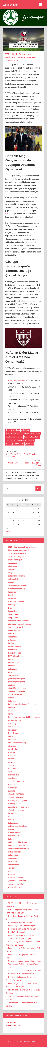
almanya (11, 569)
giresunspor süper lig (16, 682)
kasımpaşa (12, 723)
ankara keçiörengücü (16, 576)
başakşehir (12, 595)
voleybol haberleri (15, 878)
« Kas (8, 531)
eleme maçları (14, 630)
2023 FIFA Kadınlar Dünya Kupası (22, 547)
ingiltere (11, 707)
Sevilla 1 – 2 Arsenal (16, 932)
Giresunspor (10, 4)
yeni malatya (29, 444)
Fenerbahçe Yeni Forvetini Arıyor (21, 926)
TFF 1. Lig (9, 444)
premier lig (12, 749)
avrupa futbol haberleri (17, 585)
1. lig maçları (25, 433)
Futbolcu (9, 440)
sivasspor (12, 768)
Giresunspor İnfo (13, 1025)
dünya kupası (13, 618)
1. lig (7, 430)
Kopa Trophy (13, 733)
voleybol (11, 874)
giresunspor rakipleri (16, 679)
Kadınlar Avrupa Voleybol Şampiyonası (24, 717)
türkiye (11, 839)
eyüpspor (12, 640)
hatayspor (12, 701)
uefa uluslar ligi (14, 858)
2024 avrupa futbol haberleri (19, 550)
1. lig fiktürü (25, 430)
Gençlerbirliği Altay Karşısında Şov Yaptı (24, 961)
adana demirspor (15, 560)
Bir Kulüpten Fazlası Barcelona (20, 922)
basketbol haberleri (16, 602)
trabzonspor (13, 823)
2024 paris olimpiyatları (17, 553)
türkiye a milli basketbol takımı (20, 842)
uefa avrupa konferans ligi (18, 849)
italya (10, 714)
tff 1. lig (11, 820)
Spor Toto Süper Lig (16, 781)
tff (9, 817)
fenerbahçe (12, 650)
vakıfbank (12, 868)
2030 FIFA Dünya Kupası (18, 557)
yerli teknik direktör (15, 884)
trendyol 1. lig (19, 444)
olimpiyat (12, 746)
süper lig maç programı (17, 800)
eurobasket (12, 637)
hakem (11, 698)
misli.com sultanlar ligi (17, 743)
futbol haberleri (34, 437)
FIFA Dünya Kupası (16, 656)
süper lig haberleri (15, 797)
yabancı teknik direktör (17, 881)
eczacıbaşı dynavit (15, 627)
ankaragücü (13, 579)
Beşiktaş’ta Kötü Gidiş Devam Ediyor (23, 929)
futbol (26, 437)
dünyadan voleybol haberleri (19, 624)
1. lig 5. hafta (15, 430)
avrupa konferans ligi (16, 589)
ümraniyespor (13, 865)
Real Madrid (13, 752)
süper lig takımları (15, 804)
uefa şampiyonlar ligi (16, 855)
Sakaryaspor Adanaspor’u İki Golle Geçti (24, 971)
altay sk (11, 573)
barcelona (12, 592)
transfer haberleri (15, 833)
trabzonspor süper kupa (17, 826)
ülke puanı (12, 861)
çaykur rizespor (14, 614)
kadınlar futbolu (14, 720)
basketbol (12, 598)
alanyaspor (12, 566)
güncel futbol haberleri (26, 475)
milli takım (12, 740)
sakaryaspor (13, 759)
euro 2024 (12, 634)
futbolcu (11, 666)
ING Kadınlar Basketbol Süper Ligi (22, 704)
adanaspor (12, 563)
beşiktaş (11, 605)
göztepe (11, 685)
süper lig (31, 440)
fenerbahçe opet (14, 653)
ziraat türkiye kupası (16, 887)
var (9, 871)
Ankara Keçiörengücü (16, 380)
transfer (11, 829)
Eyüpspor (9, 214)
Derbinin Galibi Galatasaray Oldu (21, 974)
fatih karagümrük (15, 646)
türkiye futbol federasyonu (18, 845)
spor (14, 440)
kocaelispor (13, 727)
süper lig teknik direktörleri (18, 807)
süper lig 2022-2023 (16, 794)
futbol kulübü (13, 663)
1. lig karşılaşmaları (12, 433)
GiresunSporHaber (30, 472)
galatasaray (13, 669)
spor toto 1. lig (14, 778)
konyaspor (12, 730)
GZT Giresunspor (15, 695)
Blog (9, 475)
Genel (14, 475)
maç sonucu (13, 736)
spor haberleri (22, 440)
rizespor (11, 756)
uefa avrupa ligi (14, 852)
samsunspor (13, 762)
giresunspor (13, 675)
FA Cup (11, 643)
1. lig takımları (35, 433)
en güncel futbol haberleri (14, 437)
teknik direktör (14, 813)
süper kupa (12, 788)
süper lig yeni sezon (16, 810)
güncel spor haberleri (16, 691)
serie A (11, 765)
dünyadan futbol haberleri (18, 621)
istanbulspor (13, 711)
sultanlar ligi (13, 784)
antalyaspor (13, 582)
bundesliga (12, 611)
